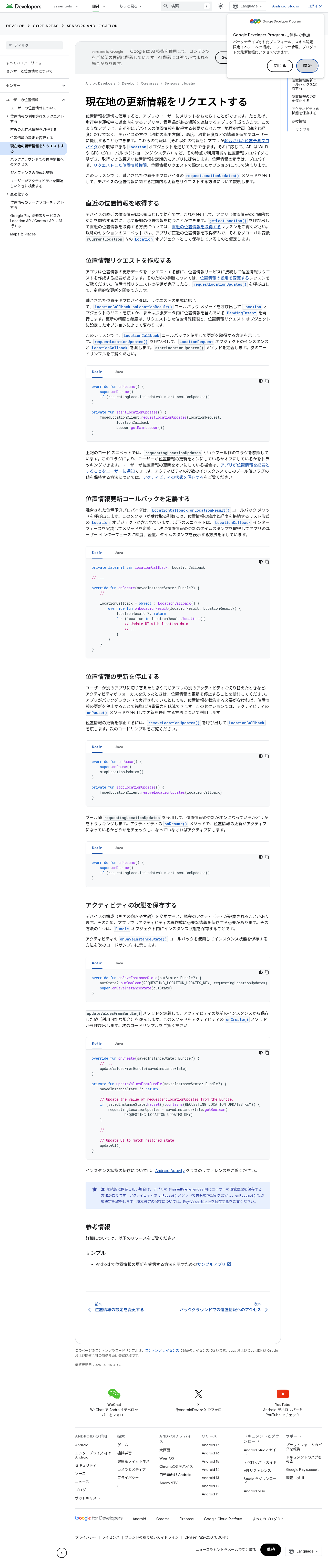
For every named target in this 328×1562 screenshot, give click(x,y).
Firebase (187, 1519)
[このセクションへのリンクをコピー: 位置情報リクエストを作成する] (177, 261)
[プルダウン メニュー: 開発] (106, 6)
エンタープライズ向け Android (93, 1455)
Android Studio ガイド (260, 1452)
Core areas (46, 26)
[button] (30, 85)
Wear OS (166, 1458)
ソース (80, 1473)
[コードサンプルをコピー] (267, 381)
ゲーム (122, 1445)
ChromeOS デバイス (176, 1466)
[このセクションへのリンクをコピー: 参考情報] (115, 1228)
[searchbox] (34, 45)
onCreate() (237, 1019)
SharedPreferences (186, 1189)
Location (137, 146)
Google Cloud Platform (223, 1519)
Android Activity (169, 1170)
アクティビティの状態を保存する (173, 477)
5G (119, 1486)
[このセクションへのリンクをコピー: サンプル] (111, 1253)
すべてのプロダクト (268, 1519)
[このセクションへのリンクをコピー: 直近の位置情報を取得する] (164, 204)
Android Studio (285, 6)
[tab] (97, 372)
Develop (15, 26)
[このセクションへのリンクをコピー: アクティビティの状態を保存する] (182, 906)
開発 (96, 6)
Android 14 (211, 1469)
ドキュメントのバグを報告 (304, 1459)
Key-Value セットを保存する (206, 1201)
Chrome (162, 1519)
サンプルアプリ (211, 1264)
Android (81, 1445)
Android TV (168, 1483)
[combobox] (186, 6)
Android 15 (210, 1461)
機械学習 (124, 1453)
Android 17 (210, 1445)
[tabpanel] (178, 409)
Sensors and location (92, 26)
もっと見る (128, 6)
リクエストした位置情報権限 (120, 165)
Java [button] (119, 371)
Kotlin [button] (97, 371)
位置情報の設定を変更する (224, 278)
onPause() (97, 712)
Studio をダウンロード (260, 1480)
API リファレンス (257, 1470)
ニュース (82, 1482)
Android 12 (210, 1486)
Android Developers (100, 83)
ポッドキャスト (87, 1498)
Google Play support (302, 1469)
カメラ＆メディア (131, 1469)
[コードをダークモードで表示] (261, 381)
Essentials (63, 6)
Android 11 (210, 1494)
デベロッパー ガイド (260, 1462)
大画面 (164, 1450)
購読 (270, 1549)
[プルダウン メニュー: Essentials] (79, 6)
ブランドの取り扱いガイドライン (152, 1537)
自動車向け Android (175, 1474)
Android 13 (210, 1477)
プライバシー (128, 1477)
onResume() (176, 823)
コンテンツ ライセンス (162, 1350)
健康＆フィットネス (133, 1461)
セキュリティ (85, 1465)
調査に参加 (295, 1477)
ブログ (80, 1490)
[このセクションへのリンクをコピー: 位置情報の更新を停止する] (164, 677)
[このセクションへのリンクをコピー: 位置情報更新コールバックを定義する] (195, 499)
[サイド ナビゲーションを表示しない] (62, 1553)
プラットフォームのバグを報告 (304, 1447)
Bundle (122, 928)
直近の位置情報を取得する (196, 227)
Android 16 (211, 1453)
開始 (307, 65)
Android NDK (254, 1491)
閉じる (280, 65)
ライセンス (111, 1537)
